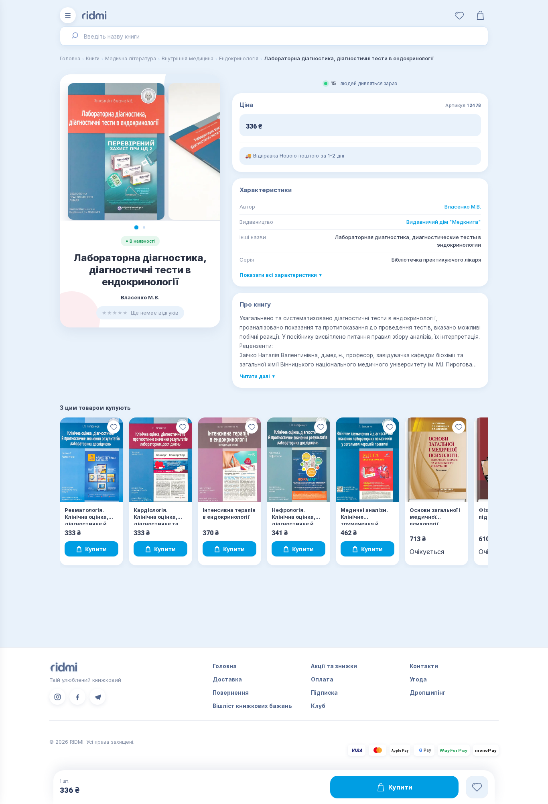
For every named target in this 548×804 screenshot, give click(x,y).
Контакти (424, 666)
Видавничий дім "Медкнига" (443, 222)
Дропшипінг (428, 692)
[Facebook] (77, 697)
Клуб (318, 706)
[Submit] (74, 36)
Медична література (130, 58)
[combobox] (274, 36)
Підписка (324, 692)
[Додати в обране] (113, 427)
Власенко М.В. (462, 206)
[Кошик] (480, 15)
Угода (418, 679)
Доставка (227, 679)
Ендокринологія (238, 58)
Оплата (322, 679)
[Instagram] (57, 697)
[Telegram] (97, 697)
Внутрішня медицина (187, 58)
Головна (70, 58)
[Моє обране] (459, 15)
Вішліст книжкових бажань (252, 706)
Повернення (231, 692)
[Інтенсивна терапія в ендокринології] (229, 459)
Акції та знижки (334, 666)
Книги (92, 58)
